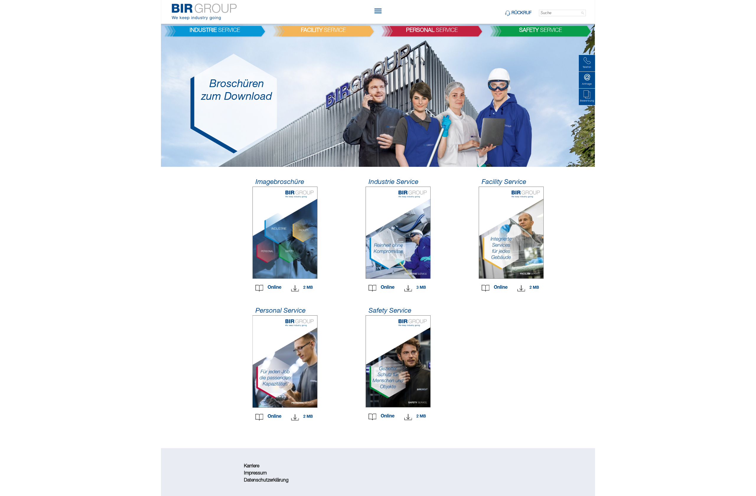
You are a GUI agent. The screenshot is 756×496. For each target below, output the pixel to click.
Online (274, 287)
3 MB (421, 288)
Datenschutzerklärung (266, 480)
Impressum (255, 473)
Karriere (251, 466)
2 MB (308, 288)
